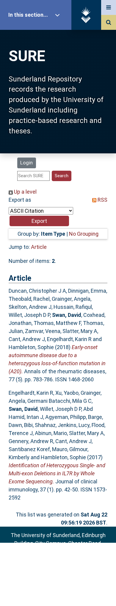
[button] (39, 221)
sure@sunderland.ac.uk (66, 559)
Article (39, 247)
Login (26, 163)
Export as (20, 200)
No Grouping (83, 234)
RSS (101, 200)
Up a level (25, 192)
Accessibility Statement (58, 592)
